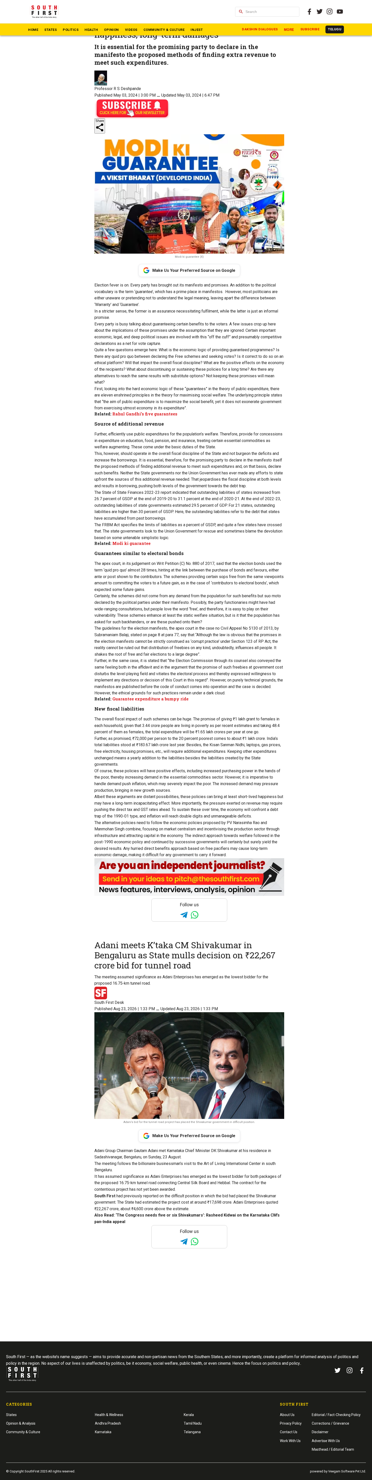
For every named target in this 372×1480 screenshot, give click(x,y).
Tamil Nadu (193, 1423)
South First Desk (109, 1002)
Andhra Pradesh (108, 1423)
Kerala (189, 1415)
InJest (197, 30)
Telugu (334, 29)
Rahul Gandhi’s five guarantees (144, 413)
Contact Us (288, 1432)
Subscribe (310, 29)
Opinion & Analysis (20, 1423)
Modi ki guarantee (131, 543)
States (50, 30)
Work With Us (290, 1441)
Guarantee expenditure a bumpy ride (150, 698)
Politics (70, 30)
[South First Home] (44, 11)
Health (91, 30)
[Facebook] (362, 1370)
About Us (287, 1415)
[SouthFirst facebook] (309, 12)
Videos (131, 30)
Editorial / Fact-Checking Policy (336, 1415)
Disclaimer (320, 1432)
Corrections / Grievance (330, 1423)
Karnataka (103, 1432)
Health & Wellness (109, 1415)
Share (99, 121)
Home (33, 30)
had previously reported (137, 1196)
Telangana (192, 1432)
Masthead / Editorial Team (333, 1449)
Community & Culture (164, 30)
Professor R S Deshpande (117, 88)
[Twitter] (320, 12)
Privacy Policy (291, 1423)
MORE (289, 30)
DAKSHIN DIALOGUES (260, 29)
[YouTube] (340, 12)
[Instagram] (330, 12)
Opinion (111, 30)
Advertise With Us (326, 1441)
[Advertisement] (186, 1304)
